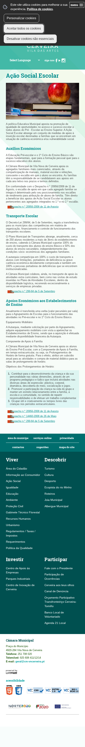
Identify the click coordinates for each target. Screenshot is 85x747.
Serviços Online (42, 438)
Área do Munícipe (18, 438)
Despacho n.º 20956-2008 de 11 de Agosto (34, 206)
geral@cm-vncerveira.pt (29, 661)
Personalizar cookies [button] (21, 18)
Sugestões (42, 447)
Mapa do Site (67, 447)
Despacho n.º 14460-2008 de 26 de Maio (33, 416)
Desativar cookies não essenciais (30, 38)
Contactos (18, 447)
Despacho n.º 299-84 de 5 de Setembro (32, 291)
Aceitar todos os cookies (24, 28)
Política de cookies (40, 9)
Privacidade (67, 438)
